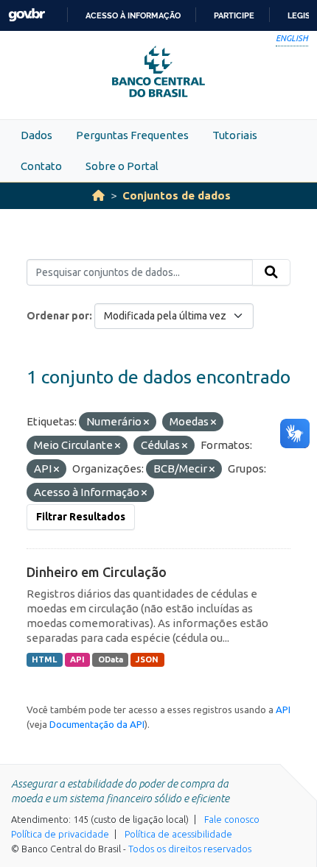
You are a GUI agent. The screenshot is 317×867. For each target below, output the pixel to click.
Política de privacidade (60, 834)
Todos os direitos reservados (189, 848)
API (77, 659)
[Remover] (146, 422)
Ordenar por (58, 316)
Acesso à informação (133, 15)
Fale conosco (231, 819)
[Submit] (271, 272)
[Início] (98, 195)
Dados (36, 135)
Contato (41, 166)
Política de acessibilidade (178, 834)
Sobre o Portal (122, 166)
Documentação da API (96, 724)
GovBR (26, 15)
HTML (44, 659)
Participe (234, 15)
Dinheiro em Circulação (97, 572)
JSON (147, 659)
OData (110, 659)
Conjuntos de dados (176, 195)
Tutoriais (234, 135)
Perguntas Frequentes (132, 135)
